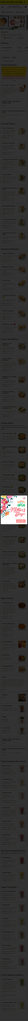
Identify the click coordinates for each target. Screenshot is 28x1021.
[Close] (24, 499)
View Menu (20, 521)
